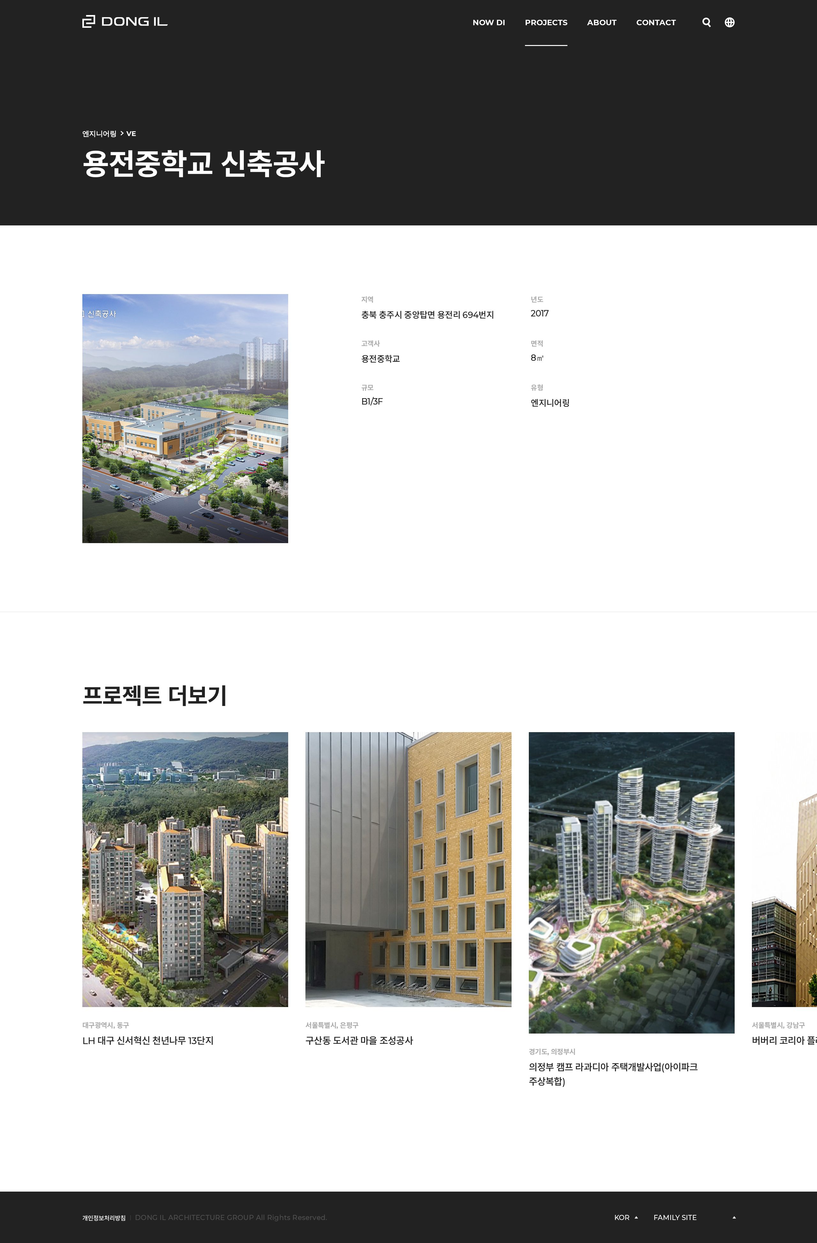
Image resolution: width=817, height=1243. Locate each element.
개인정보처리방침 (104, 1218)
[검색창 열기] (706, 22)
